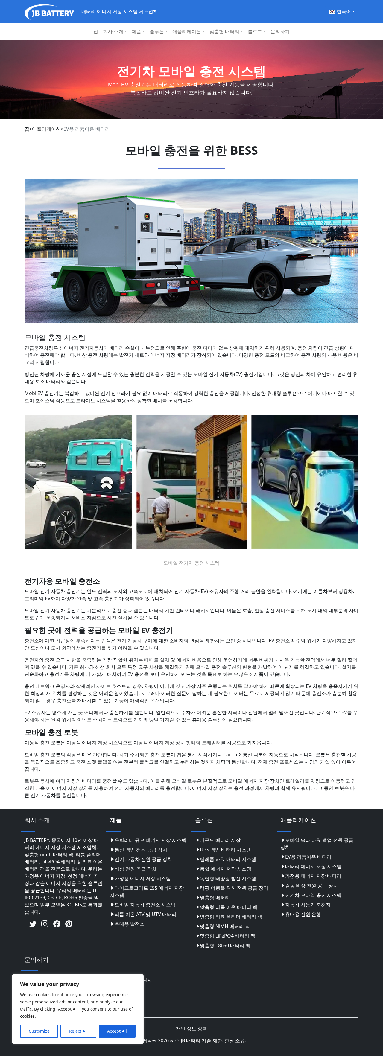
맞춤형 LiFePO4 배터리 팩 (227, 935)
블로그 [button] (255, 31)
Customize (39, 1031)
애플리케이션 (46, 129)
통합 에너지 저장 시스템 (225, 868)
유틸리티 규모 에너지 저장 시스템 (150, 840)
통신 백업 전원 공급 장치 (141, 849)
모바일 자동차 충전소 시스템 (145, 904)
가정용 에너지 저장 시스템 (143, 878)
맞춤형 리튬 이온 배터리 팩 (228, 907)
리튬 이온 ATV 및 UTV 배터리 (146, 914)
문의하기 (280, 31)
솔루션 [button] (157, 31)
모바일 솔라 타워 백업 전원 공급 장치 (316, 844)
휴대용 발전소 (130, 924)
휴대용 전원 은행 (303, 914)
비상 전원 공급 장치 (135, 868)
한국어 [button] (343, 11)
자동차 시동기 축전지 (308, 904)
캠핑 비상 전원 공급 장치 (311, 885)
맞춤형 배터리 (215, 897)
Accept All (117, 1031)
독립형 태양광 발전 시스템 (228, 878)
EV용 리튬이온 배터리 (308, 857)
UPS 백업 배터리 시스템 (225, 849)
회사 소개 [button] (113, 31)
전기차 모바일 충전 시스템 (313, 895)
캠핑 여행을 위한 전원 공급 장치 (234, 888)
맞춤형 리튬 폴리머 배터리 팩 (231, 916)
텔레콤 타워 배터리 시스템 (228, 859)
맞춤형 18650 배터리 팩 (225, 945)
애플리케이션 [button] (186, 31)
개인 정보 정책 (191, 1028)
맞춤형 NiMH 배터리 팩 (225, 926)
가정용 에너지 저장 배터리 (313, 876)
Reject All (78, 1031)
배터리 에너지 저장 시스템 (313, 866)
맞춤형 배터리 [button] (224, 31)
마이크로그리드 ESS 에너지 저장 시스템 (147, 891)
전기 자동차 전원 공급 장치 (143, 859)
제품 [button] (136, 31)
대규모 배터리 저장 (220, 840)
